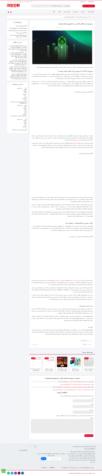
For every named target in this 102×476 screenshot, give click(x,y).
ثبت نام (43, 458)
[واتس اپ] (3, 471)
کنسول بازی (91, 11)
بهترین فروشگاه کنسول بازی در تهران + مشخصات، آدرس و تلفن (18, 36)
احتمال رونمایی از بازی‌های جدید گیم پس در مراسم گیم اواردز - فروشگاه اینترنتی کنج (71, 387)
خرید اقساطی (20, 1)
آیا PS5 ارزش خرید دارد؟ (21, 32)
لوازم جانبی (67, 11)
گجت (59, 11)
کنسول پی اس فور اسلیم (58, 280)
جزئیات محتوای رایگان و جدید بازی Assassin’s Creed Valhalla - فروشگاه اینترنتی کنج (19, 75)
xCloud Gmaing (76, 143)
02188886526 (91, 1)
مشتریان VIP (27, 1)
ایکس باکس (83, 340)
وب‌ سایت (91, 409)
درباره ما (14, 1)
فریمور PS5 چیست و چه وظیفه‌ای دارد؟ (18, 28)
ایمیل (92, 404)
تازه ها (90, 17)
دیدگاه (92, 418)
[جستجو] (32, 5)
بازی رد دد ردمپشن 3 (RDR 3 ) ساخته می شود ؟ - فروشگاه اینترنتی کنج (74, 381)
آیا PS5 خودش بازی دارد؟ (21, 25)
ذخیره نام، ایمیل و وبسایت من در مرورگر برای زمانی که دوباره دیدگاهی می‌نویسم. (74, 415)
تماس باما (10, 1)
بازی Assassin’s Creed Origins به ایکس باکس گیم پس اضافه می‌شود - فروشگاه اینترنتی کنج (18, 68)
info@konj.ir (83, 1)
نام (92, 398)
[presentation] (31, 364)
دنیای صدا (75, 11)
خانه (32, 1)
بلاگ (54, 11)
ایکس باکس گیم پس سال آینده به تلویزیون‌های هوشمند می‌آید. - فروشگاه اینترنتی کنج (71, 389)
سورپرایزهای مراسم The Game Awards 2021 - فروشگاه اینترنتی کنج (75, 384)
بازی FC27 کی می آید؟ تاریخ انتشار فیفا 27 (17, 30)
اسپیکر (83, 11)
